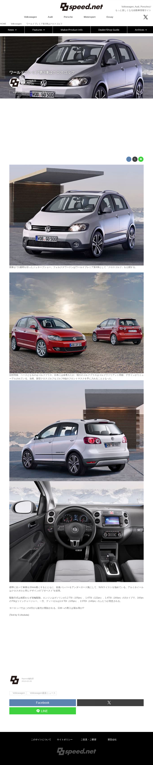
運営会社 (112, 739)
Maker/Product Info (72, 29)
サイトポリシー (65, 739)
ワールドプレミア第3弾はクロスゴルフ (42, 72)
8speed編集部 (29, 81)
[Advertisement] (76, 127)
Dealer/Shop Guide (108, 29)
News (11, 29)
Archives (140, 29)
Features (37, 29)
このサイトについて (41, 739)
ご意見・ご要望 (88, 739)
